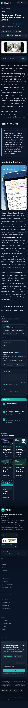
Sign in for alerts (20, 364)
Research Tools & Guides (6, 489)
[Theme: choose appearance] (18, 2)
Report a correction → (16, 337)
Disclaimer (20, 697)
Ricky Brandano (11, 24)
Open (22, 58)
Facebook (20, 330)
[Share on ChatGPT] (4, 333)
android (4, 318)
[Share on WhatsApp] (13, 333)
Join (15, 670)
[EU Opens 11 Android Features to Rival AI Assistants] (21, 442)
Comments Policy (5, 699)
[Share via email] (19, 333)
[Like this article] (3, 31)
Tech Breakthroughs (7, 446)
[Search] (22, 2)
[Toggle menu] (25, 2)
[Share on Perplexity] (7, 333)
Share (9, 31)
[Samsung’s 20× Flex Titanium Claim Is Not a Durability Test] (7, 442)
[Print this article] (23, 333)
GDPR (22, 699)
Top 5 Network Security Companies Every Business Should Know (7, 495)
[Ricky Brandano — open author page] (3, 26)
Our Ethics (17, 553)
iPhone (10, 318)
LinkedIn (7, 330)
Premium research (8, 656)
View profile (10, 364)
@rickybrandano (6, 356)
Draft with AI (19, 326)
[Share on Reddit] (10, 333)
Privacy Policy (4, 697)
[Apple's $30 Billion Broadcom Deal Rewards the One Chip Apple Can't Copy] (7, 462)
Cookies (14, 697)
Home (2, 8)
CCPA (11, 699)
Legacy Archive (9, 8)
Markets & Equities (7, 467)
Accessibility (17, 699)
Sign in (5, 384)
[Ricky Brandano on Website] (4, 364)
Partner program (17, 656)
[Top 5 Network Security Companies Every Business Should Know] (7, 483)
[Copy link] (16, 333)
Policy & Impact (19, 446)
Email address (6, 662)
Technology (5, 321)
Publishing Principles (8, 553)
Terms (10, 697)
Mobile (16, 318)
